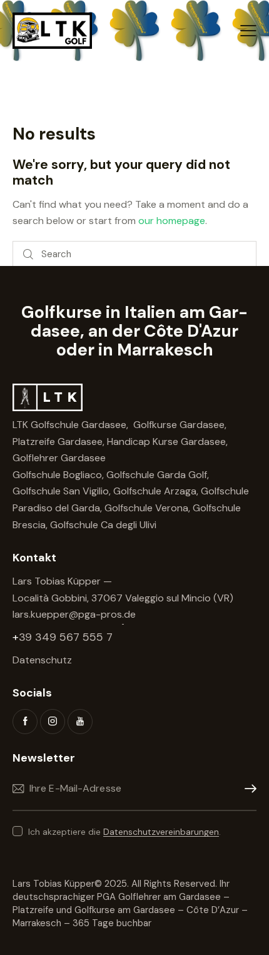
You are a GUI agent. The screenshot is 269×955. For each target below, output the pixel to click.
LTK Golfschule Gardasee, (72, 424)
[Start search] (28, 254)
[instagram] (52, 721)
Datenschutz (42, 659)
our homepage (171, 220)
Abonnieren (247, 789)
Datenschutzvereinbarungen (161, 832)
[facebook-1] (25, 721)
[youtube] (80, 721)
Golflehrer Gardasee (59, 457)
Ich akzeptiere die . (124, 831)
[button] (248, 31)
